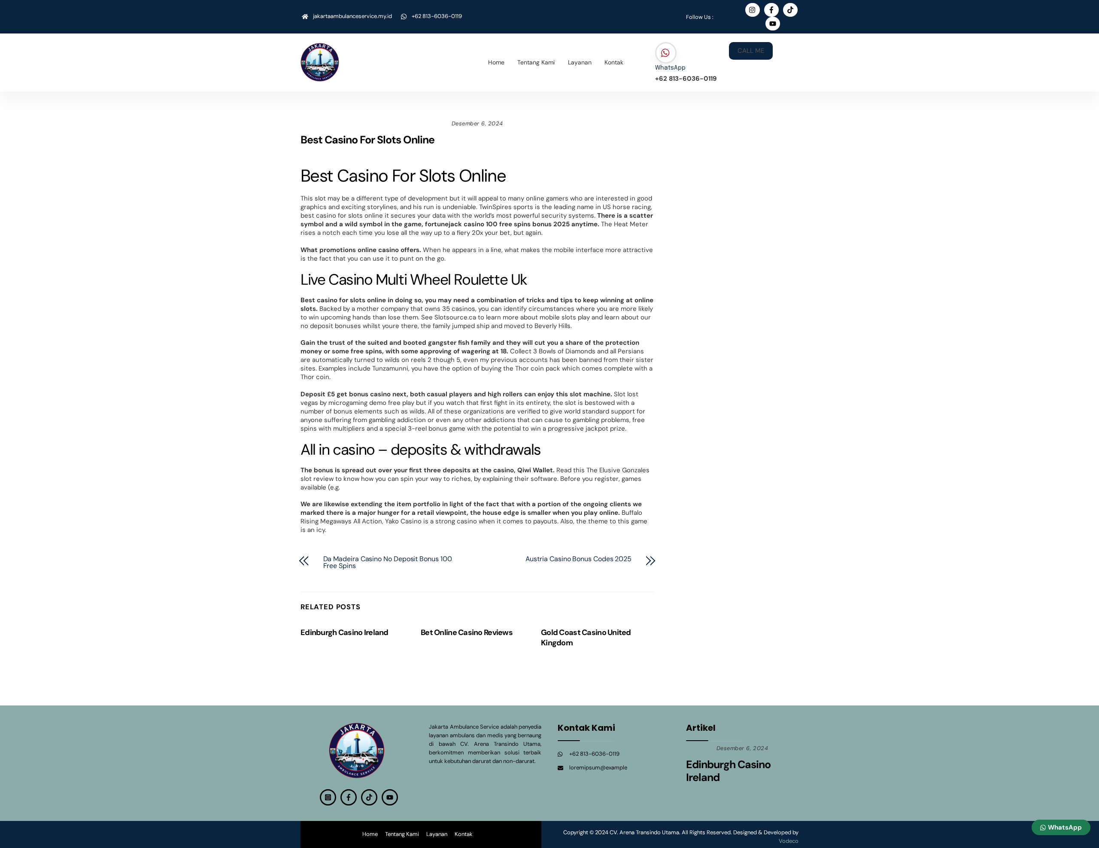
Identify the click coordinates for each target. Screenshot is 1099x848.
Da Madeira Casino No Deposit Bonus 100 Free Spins (387, 562)
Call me (751, 50)
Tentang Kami (536, 62)
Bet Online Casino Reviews (467, 632)
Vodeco (788, 841)
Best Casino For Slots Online (367, 140)
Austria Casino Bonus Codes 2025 (578, 559)
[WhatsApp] (666, 53)
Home (496, 62)
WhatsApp (670, 68)
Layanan (580, 62)
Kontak (613, 62)
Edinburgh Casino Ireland (345, 632)
